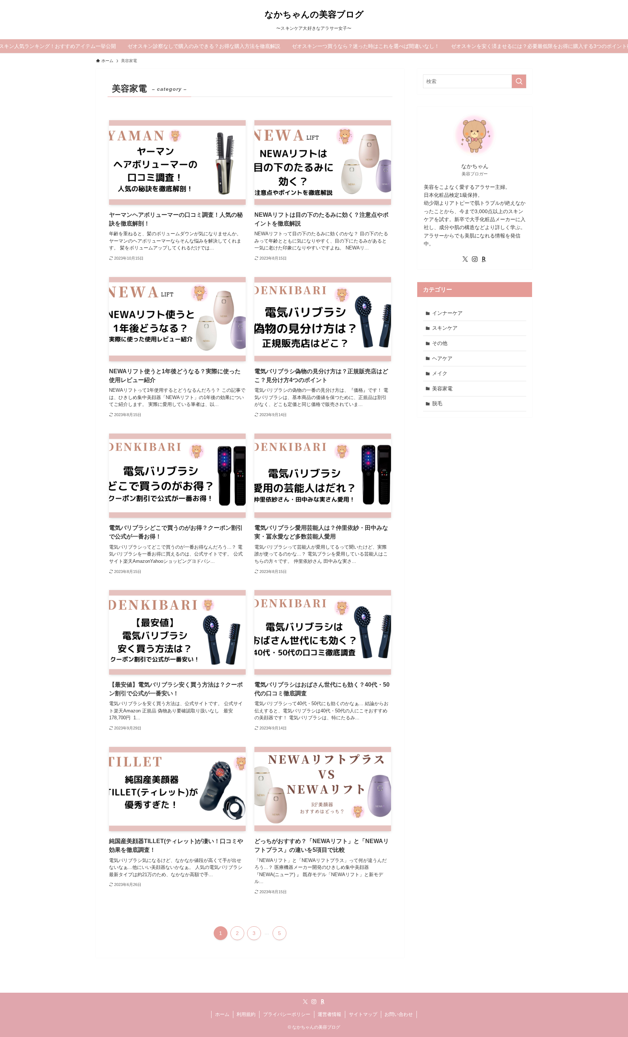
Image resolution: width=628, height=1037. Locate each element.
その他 (439, 343)
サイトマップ (363, 1014)
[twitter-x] (465, 259)
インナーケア (447, 313)
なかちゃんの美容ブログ (314, 14)
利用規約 (246, 1014)
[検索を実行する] (519, 81)
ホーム (222, 1014)
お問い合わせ (399, 1014)
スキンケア (445, 328)
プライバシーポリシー (286, 1014)
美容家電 (442, 388)
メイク (439, 373)
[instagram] (474, 259)
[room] (484, 259)
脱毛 (437, 403)
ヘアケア (442, 358)
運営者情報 (329, 1014)
